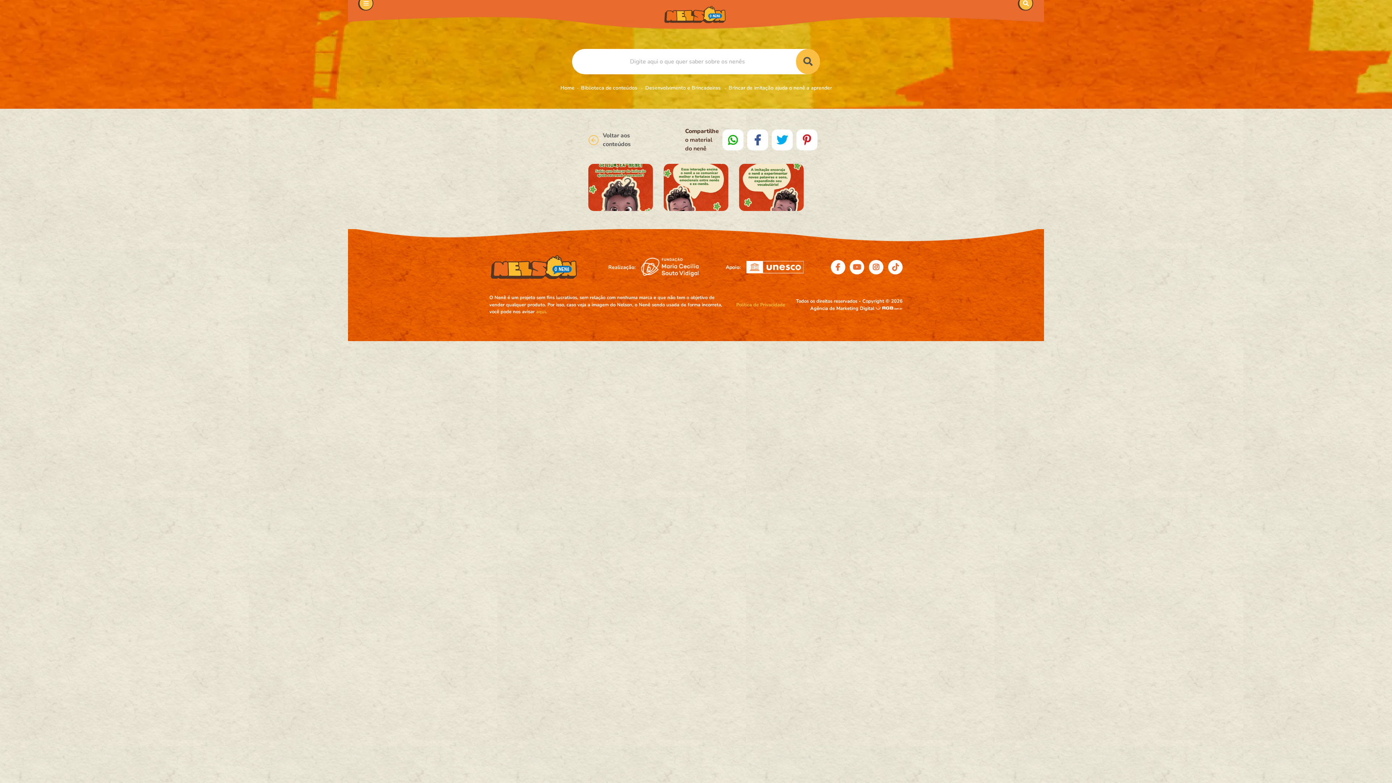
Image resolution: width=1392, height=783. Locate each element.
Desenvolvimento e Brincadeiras (683, 87)
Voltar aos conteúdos (617, 140)
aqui (541, 311)
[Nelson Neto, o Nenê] (696, 14)
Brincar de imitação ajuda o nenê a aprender (780, 87)
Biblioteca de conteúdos (610, 87)
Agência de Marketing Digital (843, 308)
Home (567, 87)
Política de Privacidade (760, 305)
